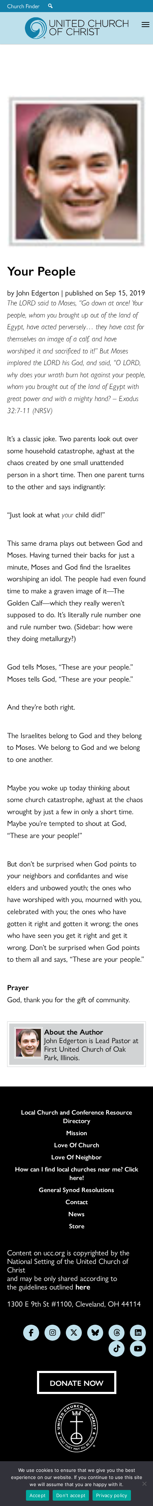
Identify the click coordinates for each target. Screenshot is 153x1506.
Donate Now (77, 1382)
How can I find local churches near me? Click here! (76, 1173)
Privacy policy (111, 1495)
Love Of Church (76, 1145)
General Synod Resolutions (76, 1189)
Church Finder (23, 6)
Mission (76, 1132)
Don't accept (70, 1495)
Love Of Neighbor (76, 1157)
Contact (76, 1201)
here (82, 1286)
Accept (38, 1495)
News (76, 1213)
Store (76, 1226)
